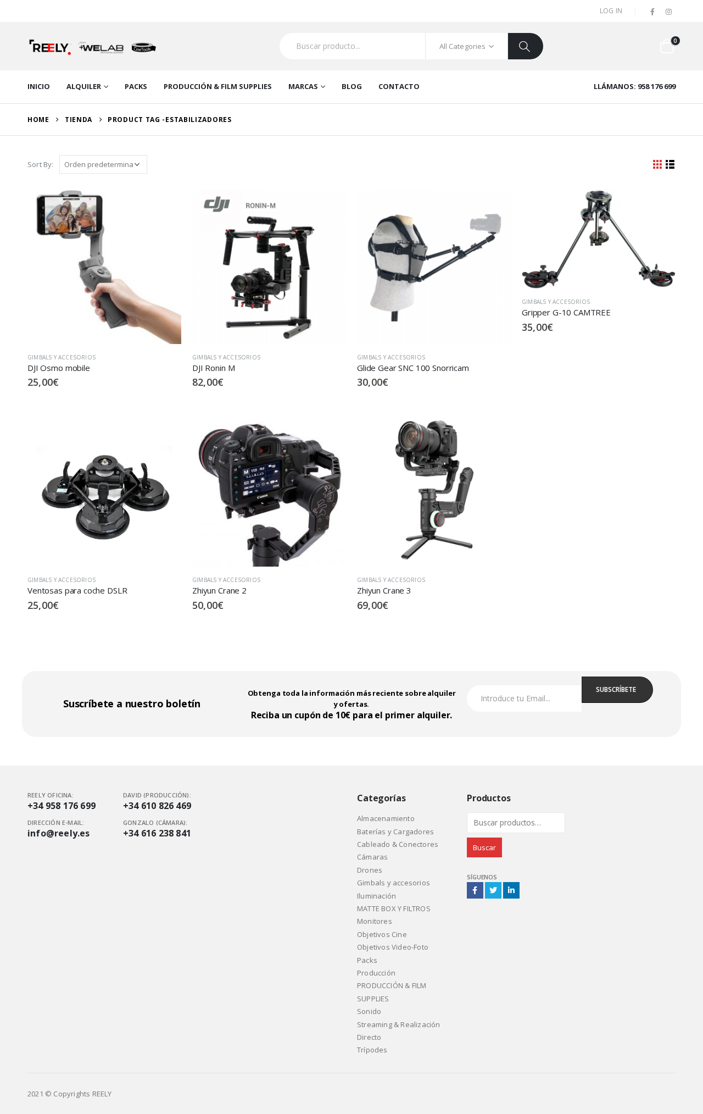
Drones (369, 870)
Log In (611, 10)
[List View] (670, 164)
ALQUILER (83, 86)
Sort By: (40, 164)
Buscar (484, 847)
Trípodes (372, 1050)
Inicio (38, 86)
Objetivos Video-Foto (392, 947)
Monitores (374, 921)
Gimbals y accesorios (61, 357)
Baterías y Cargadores (395, 831)
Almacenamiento (386, 818)
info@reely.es (58, 833)
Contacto (399, 86)
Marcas (303, 86)
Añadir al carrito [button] (163, 208)
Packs (136, 86)
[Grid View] (657, 164)
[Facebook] (653, 12)
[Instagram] (668, 12)
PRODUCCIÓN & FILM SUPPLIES (218, 86)
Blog (352, 86)
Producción (376, 973)
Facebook (475, 890)
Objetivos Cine (382, 934)
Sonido (369, 1011)
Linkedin (511, 890)
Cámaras (372, 857)
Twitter (493, 890)
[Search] (525, 46)
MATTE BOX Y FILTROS (394, 908)
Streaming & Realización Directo (398, 1030)
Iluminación (376, 896)
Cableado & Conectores (397, 844)
